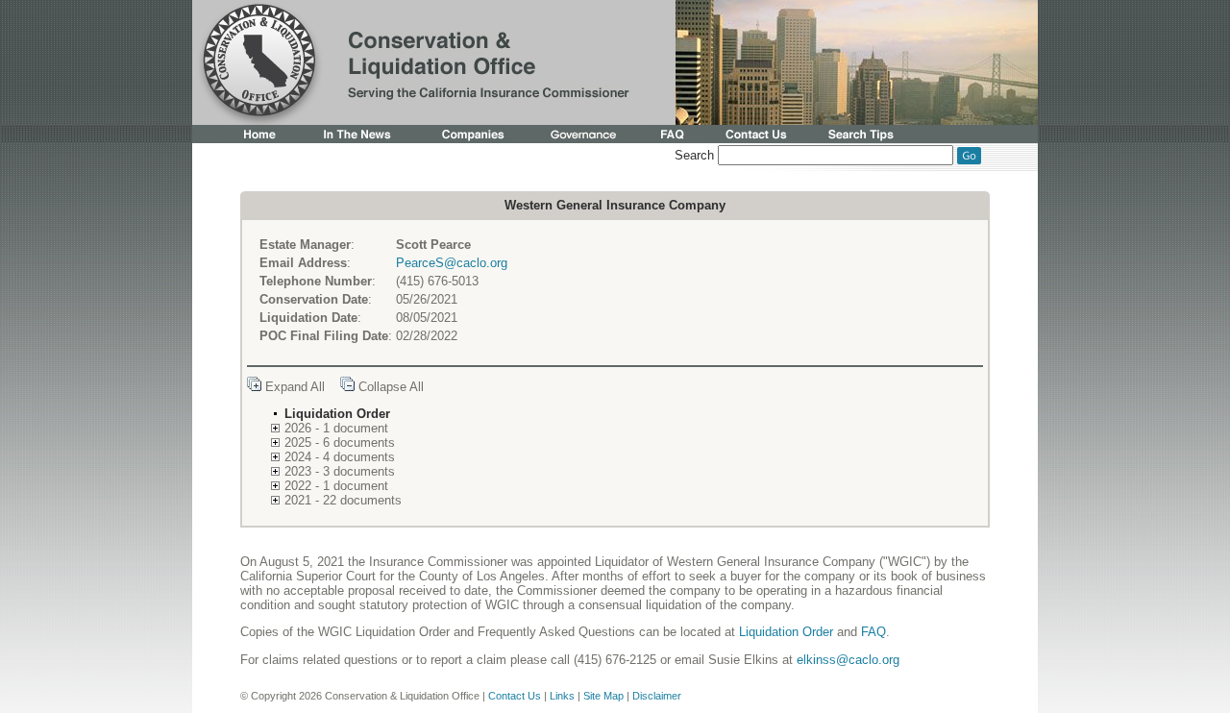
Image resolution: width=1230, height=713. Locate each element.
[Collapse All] (347, 387)
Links (562, 695)
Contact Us (514, 695)
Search (694, 155)
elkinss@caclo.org (848, 659)
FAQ (873, 632)
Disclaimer (656, 695)
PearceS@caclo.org (451, 263)
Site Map (603, 695)
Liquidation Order (786, 632)
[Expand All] (254, 387)
